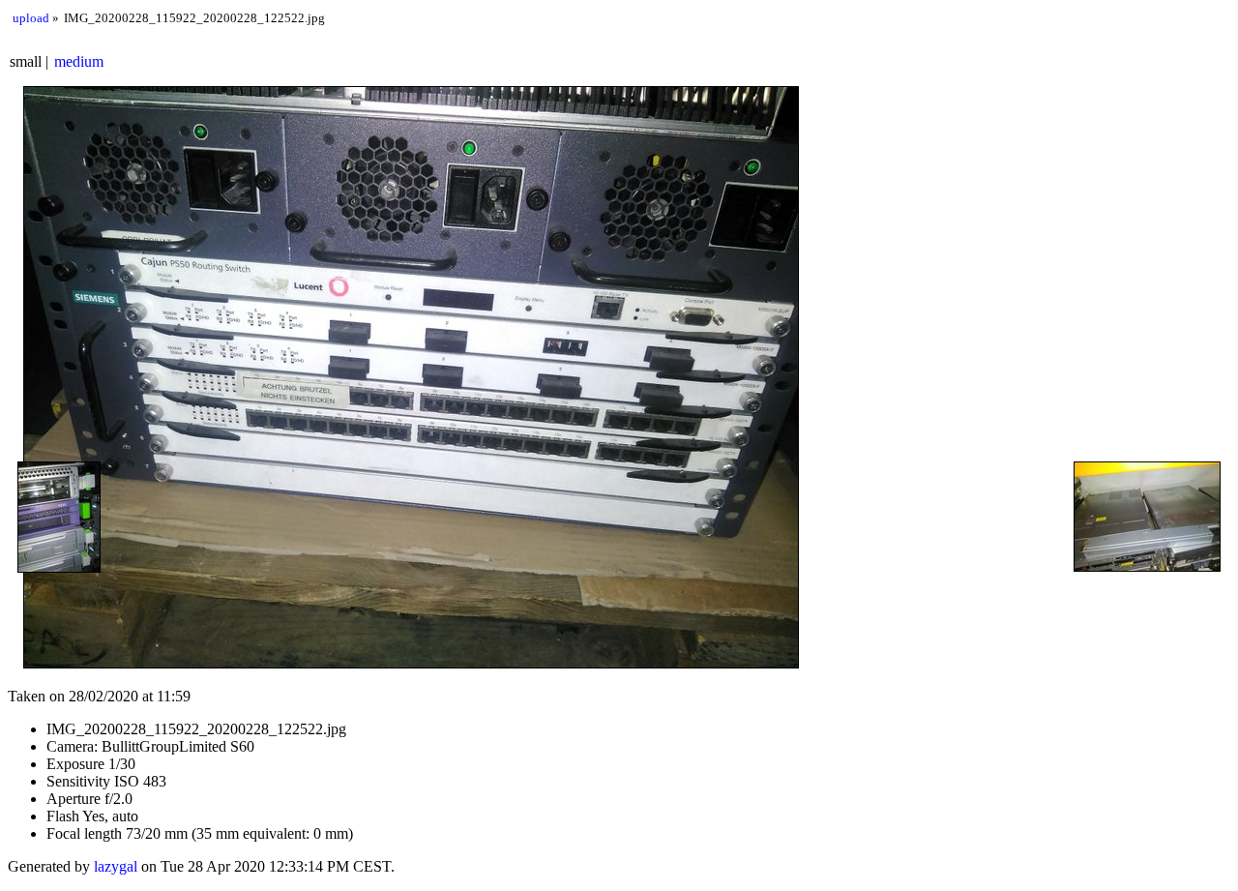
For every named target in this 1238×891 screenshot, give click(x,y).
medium (78, 61)
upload (31, 18)
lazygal (115, 866)
